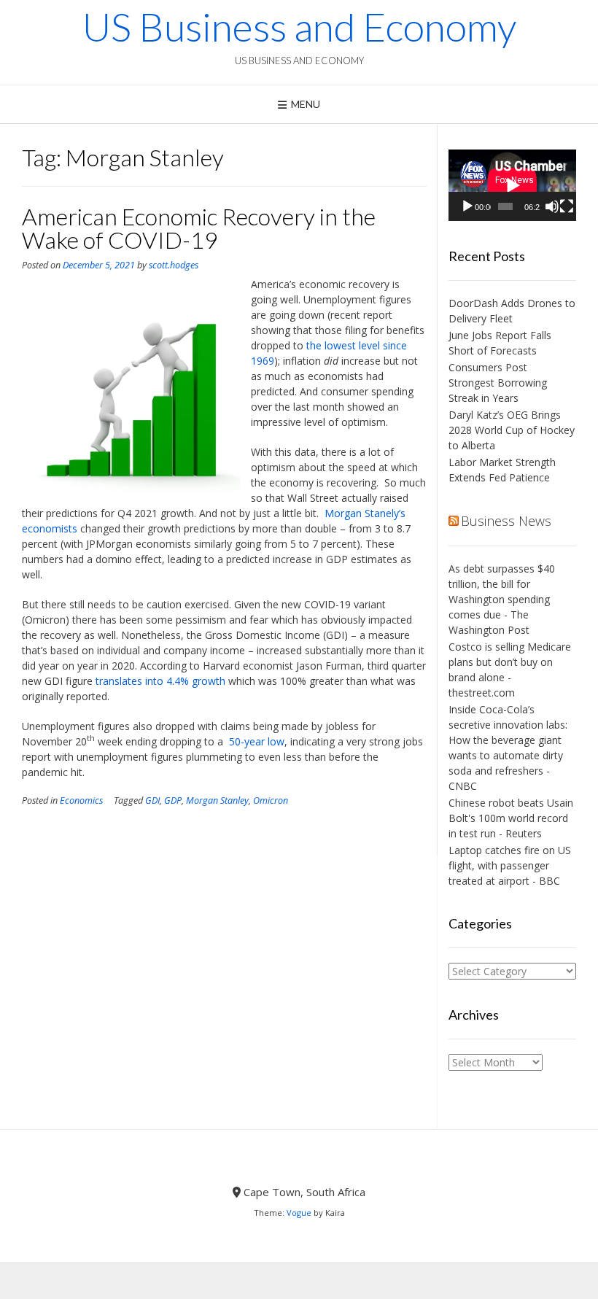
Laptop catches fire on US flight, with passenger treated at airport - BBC (509, 865)
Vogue (299, 1212)
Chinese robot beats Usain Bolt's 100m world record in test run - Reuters (510, 818)
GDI (152, 800)
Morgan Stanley (217, 800)
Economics (81, 800)
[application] (512, 185)
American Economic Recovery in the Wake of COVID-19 (199, 228)
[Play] (467, 206)
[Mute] (552, 206)
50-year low (255, 741)
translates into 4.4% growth (160, 681)
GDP (173, 800)
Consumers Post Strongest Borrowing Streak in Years (497, 382)
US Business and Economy (299, 27)
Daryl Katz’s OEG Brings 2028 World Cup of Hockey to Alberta (511, 430)
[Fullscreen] (566, 206)
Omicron (270, 800)
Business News (506, 521)
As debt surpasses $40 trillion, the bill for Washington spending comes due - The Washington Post (501, 599)
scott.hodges (173, 265)
